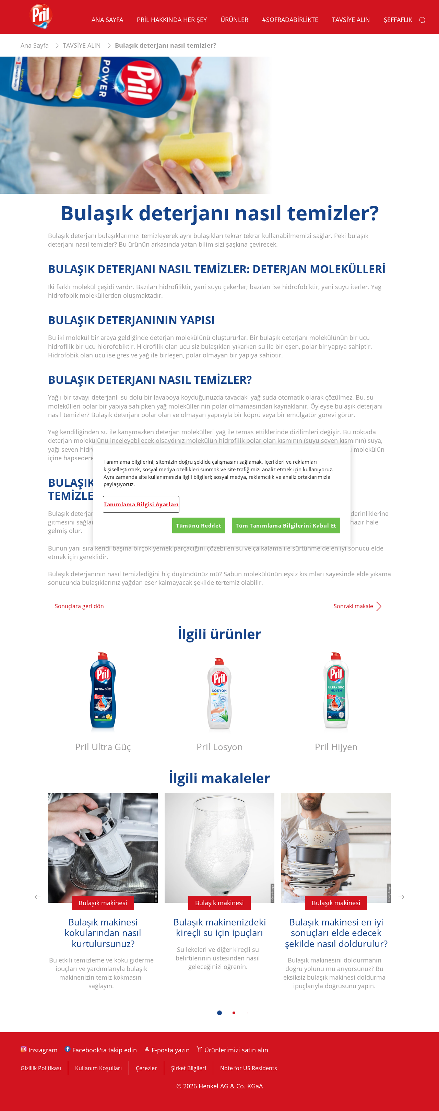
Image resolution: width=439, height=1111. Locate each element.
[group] (219, 909)
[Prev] (37, 897)
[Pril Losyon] (219, 706)
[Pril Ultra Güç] (103, 706)
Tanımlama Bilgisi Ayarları (141, 504)
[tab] (219, 1012)
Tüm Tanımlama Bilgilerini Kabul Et (286, 525)
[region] (222, 495)
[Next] (401, 897)
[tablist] (219, 1013)
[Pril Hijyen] (336, 706)
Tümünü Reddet (199, 525)
